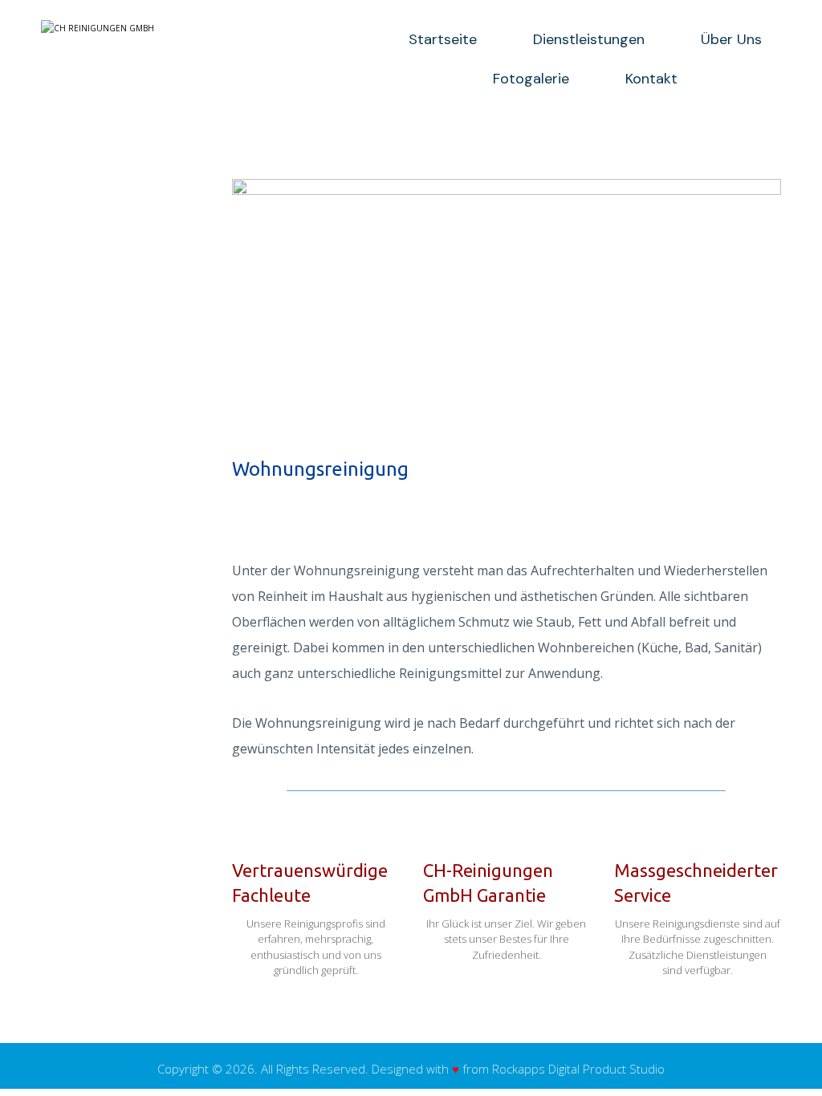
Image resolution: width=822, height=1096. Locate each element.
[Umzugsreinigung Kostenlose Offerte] (181, 28)
